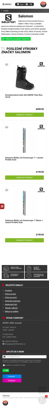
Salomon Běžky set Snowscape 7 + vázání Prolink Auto (24, 158)
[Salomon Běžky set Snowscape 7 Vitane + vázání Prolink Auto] (24, 203)
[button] (31, 4)
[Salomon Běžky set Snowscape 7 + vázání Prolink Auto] (24, 140)
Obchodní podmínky (12, 301)
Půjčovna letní (10, 294)
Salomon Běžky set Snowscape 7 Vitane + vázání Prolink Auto (24, 221)
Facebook (11, 376)
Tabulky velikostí (11, 308)
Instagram (11, 380)
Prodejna (8, 290)
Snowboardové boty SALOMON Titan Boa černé (23, 96)
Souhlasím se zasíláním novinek (15, 365)
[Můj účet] (27, 4)
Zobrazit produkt (24, 114)
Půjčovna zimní (11, 297)
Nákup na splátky (11, 311)
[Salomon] (8, 23)
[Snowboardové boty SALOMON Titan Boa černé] (24, 77)
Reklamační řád (11, 304)
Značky (6, 11)
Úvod (43, 4)
